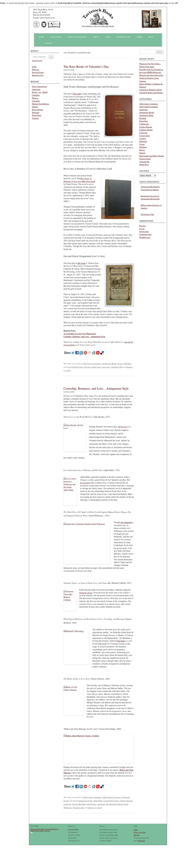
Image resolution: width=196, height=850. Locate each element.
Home (41, 37)
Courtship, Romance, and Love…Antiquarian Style (84, 336)
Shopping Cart (123, 37)
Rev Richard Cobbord (114, 804)
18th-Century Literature (92, 797)
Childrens (36, 95)
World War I (36, 115)
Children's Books (146, 130)
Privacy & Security (140, 832)
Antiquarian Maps (146, 115)
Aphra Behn (98, 800)
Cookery (142, 138)
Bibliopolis (141, 841)
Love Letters (85, 482)
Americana (36, 89)
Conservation (144, 135)
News (107, 37)
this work (77, 93)
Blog (151, 37)
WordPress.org (144, 237)
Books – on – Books (40, 92)
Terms (139, 37)
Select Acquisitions (77, 37)
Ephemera (143, 141)
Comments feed (145, 234)
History (142, 150)
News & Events (38, 72)
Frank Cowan (78, 367)
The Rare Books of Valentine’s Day (86, 66)
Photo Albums (37, 109)
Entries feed (144, 231)
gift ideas (87, 367)
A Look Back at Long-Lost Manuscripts (80, 333)
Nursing (35, 106)
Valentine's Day (117, 367)
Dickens (35, 98)
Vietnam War (144, 161)
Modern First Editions (40, 103)
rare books (106, 367)
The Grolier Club (147, 214)
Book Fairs (143, 121)
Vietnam (35, 118)
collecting (67, 804)
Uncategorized (145, 158)
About (96, 37)
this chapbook (126, 522)
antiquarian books (85, 800)
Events (120, 363)
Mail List (35, 69)
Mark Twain (96, 367)
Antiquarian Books (109, 363)
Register (142, 225)
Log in (141, 228)
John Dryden (91, 804)
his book (121, 640)
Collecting (126, 797)
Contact (48, 43)
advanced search (37, 61)
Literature (36, 101)
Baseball (142, 118)
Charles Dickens (126, 800)
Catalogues (56, 37)
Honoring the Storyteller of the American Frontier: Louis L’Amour (151, 78)
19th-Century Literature (92, 363)
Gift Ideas (127, 363)
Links (34, 66)
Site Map (136, 835)
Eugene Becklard (79, 804)
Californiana (144, 124)
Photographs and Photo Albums (151, 156)
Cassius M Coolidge (111, 800)
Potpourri (35, 112)
